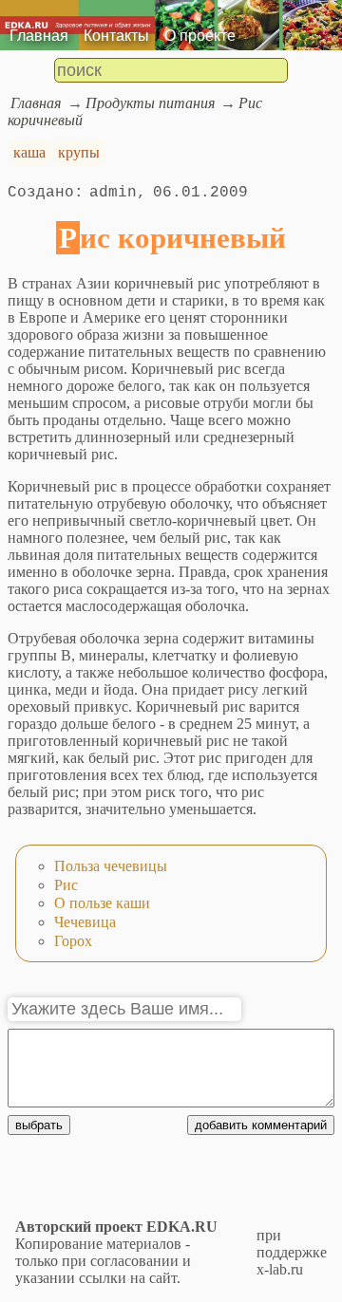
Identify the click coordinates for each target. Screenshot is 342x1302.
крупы (79, 152)
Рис (66, 885)
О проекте (200, 36)
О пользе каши (102, 903)
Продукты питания (150, 103)
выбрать (39, 1125)
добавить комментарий (261, 1125)
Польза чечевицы (110, 866)
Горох (73, 941)
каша (29, 152)
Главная (39, 36)
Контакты (116, 36)
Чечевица (85, 922)
